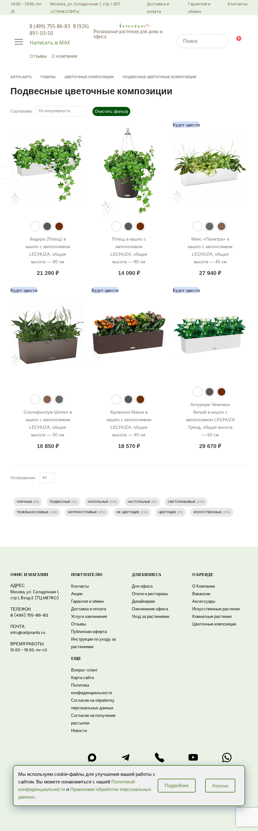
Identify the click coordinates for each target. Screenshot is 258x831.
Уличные (24, 501)
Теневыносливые (33, 512)
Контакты (238, 4)
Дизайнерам (143, 601)
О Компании (203, 586)
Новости (79, 731)
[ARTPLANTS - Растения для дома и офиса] (135, 25)
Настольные (139, 501)
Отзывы (38, 56)
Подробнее (177, 785)
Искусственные (208, 512)
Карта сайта (82, 678)
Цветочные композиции (214, 624)
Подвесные (60, 501)
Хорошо (220, 785)
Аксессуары (203, 601)
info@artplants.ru (27, 633)
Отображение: (23, 478)
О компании (64, 56)
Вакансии (201, 594)
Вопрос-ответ (84, 670)
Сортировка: (21, 111)
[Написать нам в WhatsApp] (227, 757)
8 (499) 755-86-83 (50, 26)
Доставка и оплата (158, 7)
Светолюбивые (182, 501)
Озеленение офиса (150, 609)
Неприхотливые (82, 512)
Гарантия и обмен (199, 7)
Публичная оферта (89, 632)
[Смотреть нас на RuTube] (193, 757)
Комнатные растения (212, 616)
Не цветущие (127, 512)
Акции (76, 594)
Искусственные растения (216, 609)
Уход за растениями (150, 616)
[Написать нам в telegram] (126, 757)
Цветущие (167, 512)
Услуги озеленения (89, 616)
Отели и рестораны (150, 594)
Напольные (98, 501)
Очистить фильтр (111, 111)
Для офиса (142, 586)
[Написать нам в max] (92, 757)
